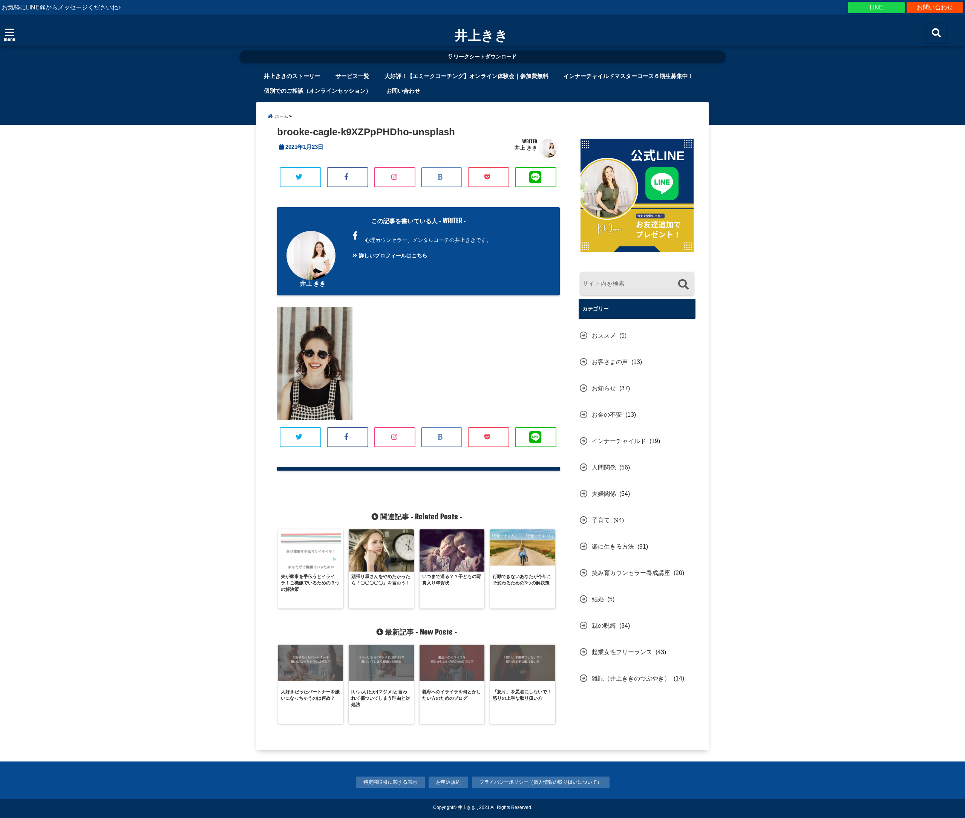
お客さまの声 (610, 362)
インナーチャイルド (619, 441)
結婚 (598, 599)
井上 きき (526, 148)
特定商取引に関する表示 (390, 782)
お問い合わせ (935, 7)
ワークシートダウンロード (484, 57)
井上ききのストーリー (292, 76)
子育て (601, 520)
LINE (876, 7)
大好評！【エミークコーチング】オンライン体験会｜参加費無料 (466, 76)
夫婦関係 (604, 494)
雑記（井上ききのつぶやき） (631, 678)
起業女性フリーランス (622, 652)
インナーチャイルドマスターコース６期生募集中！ (629, 76)
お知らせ (604, 388)
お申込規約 (448, 782)
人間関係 (604, 467)
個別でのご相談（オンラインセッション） (317, 90)
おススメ (604, 335)
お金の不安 (607, 414)
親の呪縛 (604, 625)
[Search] (683, 284)
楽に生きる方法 (613, 546)
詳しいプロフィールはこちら (392, 255)
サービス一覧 (352, 76)
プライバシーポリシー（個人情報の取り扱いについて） (540, 782)
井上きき (481, 34)
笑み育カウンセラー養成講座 (631, 573)
